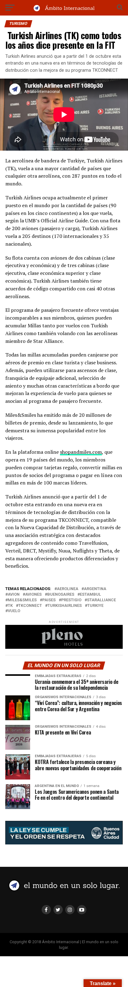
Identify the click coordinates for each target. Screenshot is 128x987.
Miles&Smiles (22, 600)
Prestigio (71, 600)
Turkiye (95, 606)
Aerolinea (67, 589)
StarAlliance (101, 600)
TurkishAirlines (65, 606)
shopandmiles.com (81, 451)
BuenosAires (60, 595)
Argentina (95, 589)
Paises (49, 600)
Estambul (90, 595)
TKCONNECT (30, 606)
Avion (14, 595)
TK (10, 606)
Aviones (33, 595)
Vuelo (14, 611)
